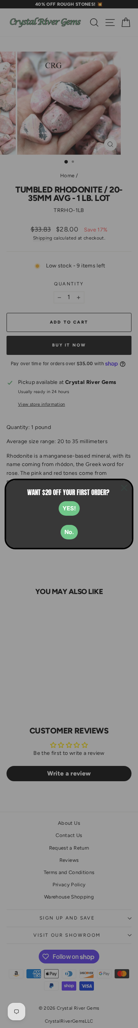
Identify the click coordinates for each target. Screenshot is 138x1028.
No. (69, 532)
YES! (69, 508)
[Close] (124, 488)
